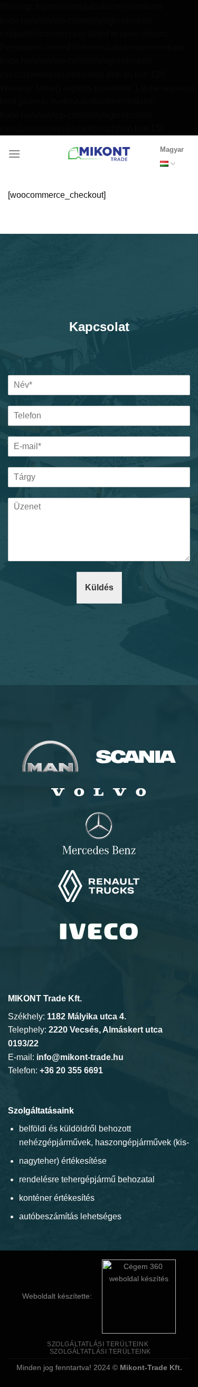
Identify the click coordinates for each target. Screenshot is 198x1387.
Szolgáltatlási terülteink (97, 1344)
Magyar (172, 149)
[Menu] (14, 154)
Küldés (99, 587)
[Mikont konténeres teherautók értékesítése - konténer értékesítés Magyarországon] (99, 153)
